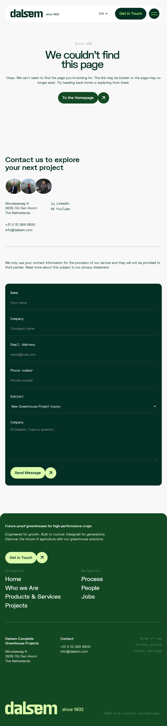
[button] (103, 13)
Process (92, 579)
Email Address (22, 344)
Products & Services (32, 596)
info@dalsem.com (18, 230)
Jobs (88, 596)
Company (17, 319)
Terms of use (150, 638)
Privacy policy (149, 644)
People (90, 588)
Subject (17, 396)
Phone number (21, 370)
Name (14, 293)
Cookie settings (148, 651)
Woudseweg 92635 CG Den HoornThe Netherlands (21, 656)
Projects (16, 605)
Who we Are (21, 588)
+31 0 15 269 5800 (20, 224)
